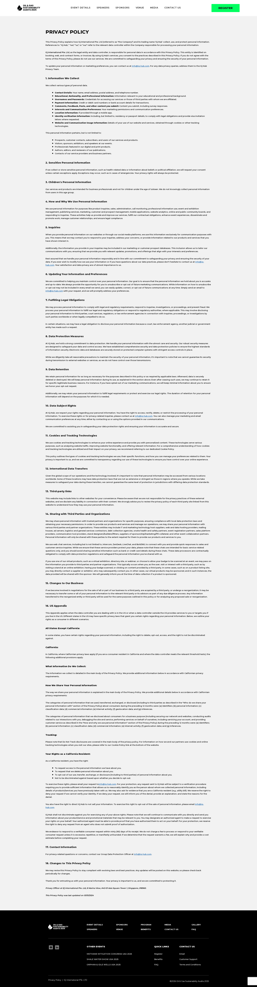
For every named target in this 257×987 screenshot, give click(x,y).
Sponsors (123, 7)
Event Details (80, 7)
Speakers (103, 7)
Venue (140, 7)
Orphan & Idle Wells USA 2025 (104, 964)
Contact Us (172, 7)
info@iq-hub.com (140, 66)
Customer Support (188, 959)
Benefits (146, 929)
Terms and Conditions (190, 964)
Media (154, 7)
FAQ (194, 929)
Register (225, 8)
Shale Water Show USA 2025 (102, 959)
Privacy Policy (54, 980)
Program (146, 925)
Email (182, 954)
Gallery (196, 925)
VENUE (119, 929)
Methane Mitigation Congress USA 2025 (109, 954)
